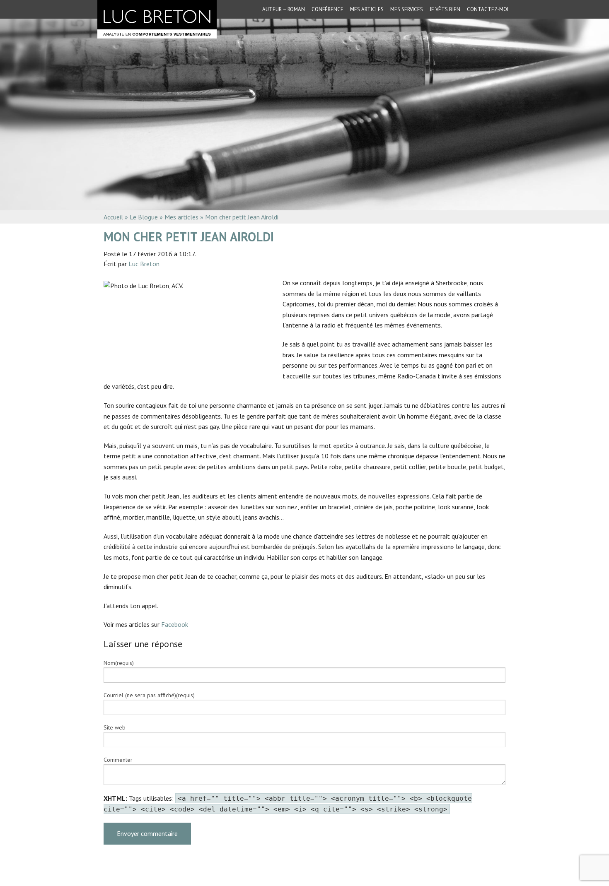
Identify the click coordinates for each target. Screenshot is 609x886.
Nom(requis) (119, 663)
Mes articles (367, 9)
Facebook (175, 624)
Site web (115, 727)
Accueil (113, 217)
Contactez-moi (487, 9)
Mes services (406, 9)
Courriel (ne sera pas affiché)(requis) (149, 695)
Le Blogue (144, 217)
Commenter (118, 759)
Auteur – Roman (283, 9)
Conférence (327, 9)
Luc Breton (144, 264)
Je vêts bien (445, 9)
